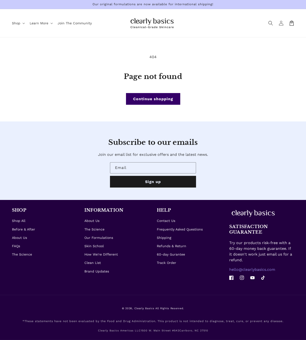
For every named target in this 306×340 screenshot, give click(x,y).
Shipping (164, 238)
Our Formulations (98, 238)
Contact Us (166, 221)
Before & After (23, 229)
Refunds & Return (171, 246)
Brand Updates (96, 271)
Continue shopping (153, 99)
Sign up (153, 181)
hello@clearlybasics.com (252, 269)
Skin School (94, 246)
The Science (22, 254)
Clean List (92, 263)
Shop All (18, 221)
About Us (19, 238)
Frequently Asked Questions (180, 229)
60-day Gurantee (171, 254)
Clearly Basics (144, 308)
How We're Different (101, 254)
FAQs (16, 246)
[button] (270, 23)
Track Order (166, 263)
